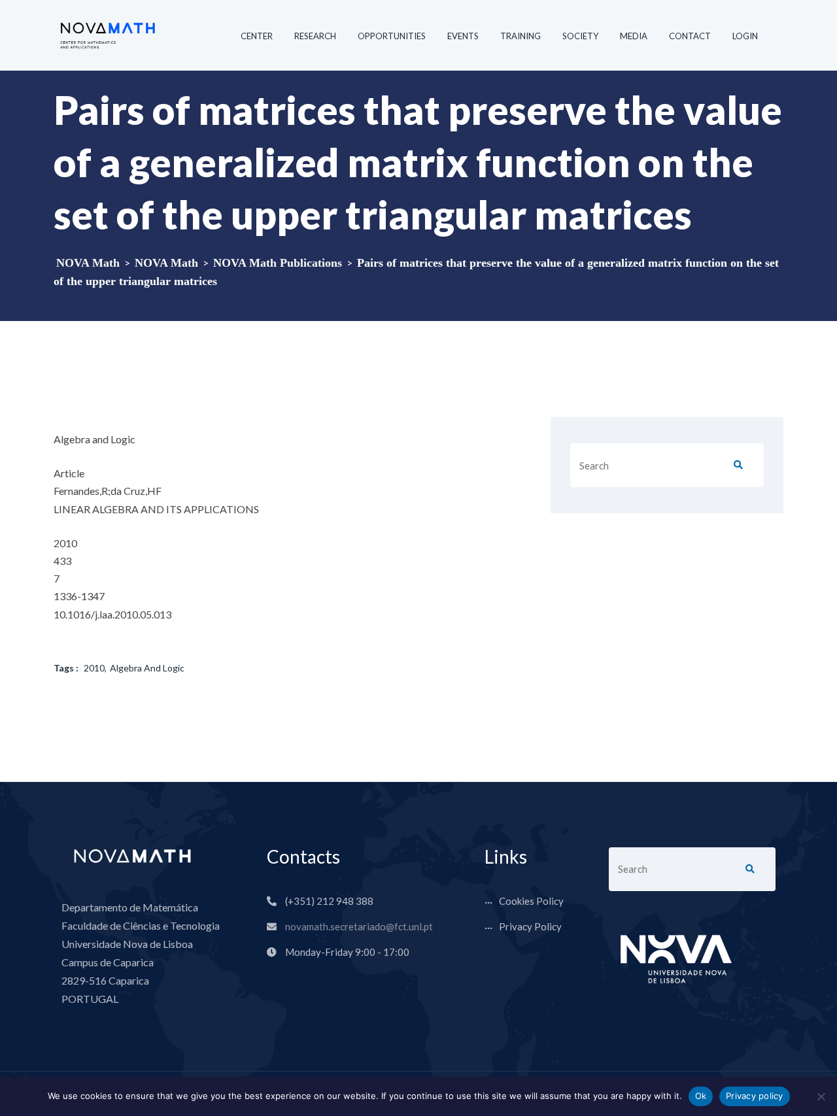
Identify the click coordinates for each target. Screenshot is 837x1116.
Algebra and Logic (147, 667)
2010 (94, 667)
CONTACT (690, 36)
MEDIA (633, 36)
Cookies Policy (531, 901)
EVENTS (463, 36)
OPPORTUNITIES (392, 36)
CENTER (257, 36)
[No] (820, 1096)
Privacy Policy (530, 926)
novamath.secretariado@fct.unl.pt (359, 926)
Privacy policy (754, 1096)
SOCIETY (580, 36)
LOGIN (745, 36)
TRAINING (520, 36)
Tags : (66, 667)
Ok (701, 1096)
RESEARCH (315, 36)
